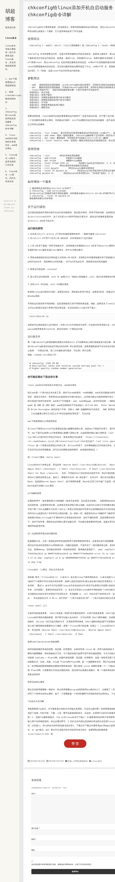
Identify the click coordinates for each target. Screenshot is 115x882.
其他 (69, 761)
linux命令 (11, 38)
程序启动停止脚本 (36, 682)
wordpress (9, 204)
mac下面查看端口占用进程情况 (11, 82)
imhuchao (9, 211)
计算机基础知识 (80, 761)
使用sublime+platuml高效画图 (43, 641)
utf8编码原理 (34, 493)
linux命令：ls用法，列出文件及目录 (46, 569)
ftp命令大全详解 (36, 701)
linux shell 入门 (37, 605)
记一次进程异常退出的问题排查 (42, 533)
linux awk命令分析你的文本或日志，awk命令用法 (11, 142)
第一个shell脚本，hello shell (44, 457)
